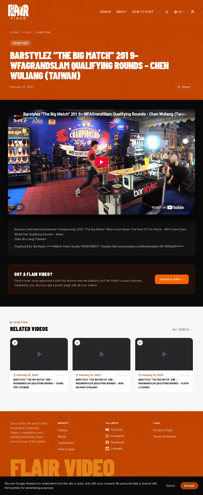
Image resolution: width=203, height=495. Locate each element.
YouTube (117, 429)
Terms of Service (164, 436)
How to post (143, 11)
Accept (189, 485)
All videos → (182, 329)
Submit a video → (172, 279)
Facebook (117, 442)
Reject (170, 485)
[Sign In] (193, 12)
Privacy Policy (162, 430)
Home (14, 32)
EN (180, 11)
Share (186, 87)
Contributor (66, 442)
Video (27, 32)
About (122, 11)
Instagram (117, 436)
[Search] (167, 12)
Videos (105, 11)
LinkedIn (117, 448)
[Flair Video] (18, 12)
